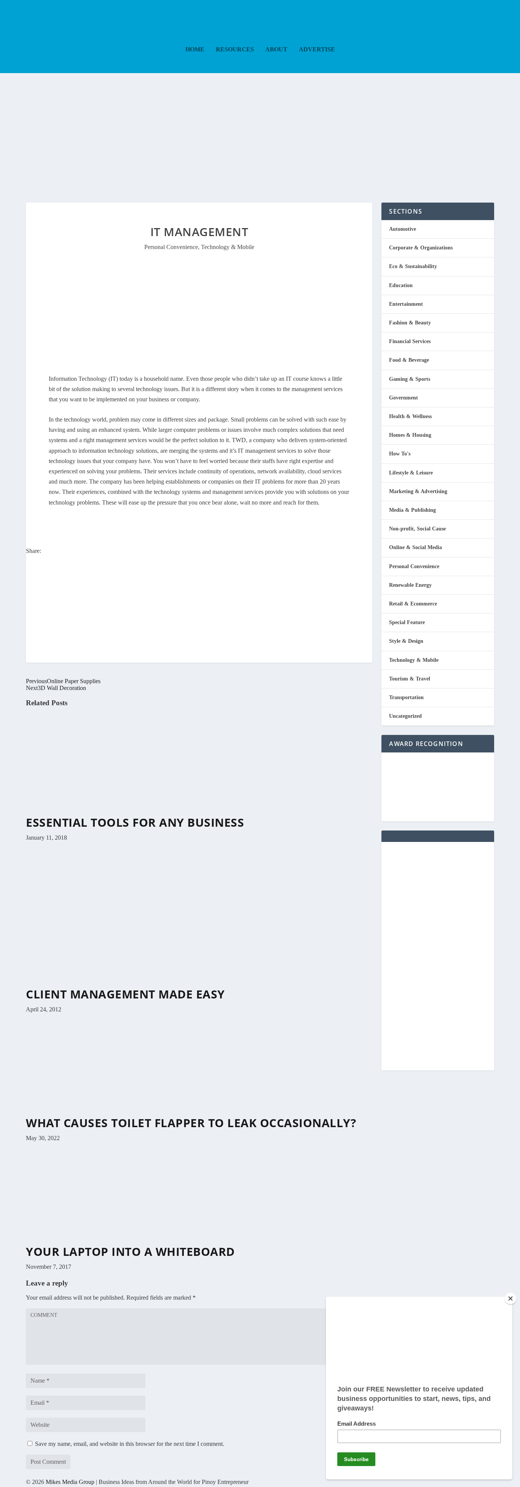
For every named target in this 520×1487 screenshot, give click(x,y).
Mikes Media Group (70, 1482)
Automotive (402, 229)
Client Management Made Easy (125, 994)
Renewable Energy (410, 585)
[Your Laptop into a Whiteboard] (109, 1241)
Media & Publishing (412, 510)
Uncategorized (405, 716)
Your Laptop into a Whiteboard (130, 1251)
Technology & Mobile (227, 247)
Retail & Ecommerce (413, 604)
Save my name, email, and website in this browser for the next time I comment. (129, 1444)
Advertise (317, 49)
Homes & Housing (410, 435)
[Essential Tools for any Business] (109, 812)
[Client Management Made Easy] (145, 984)
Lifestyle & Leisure (411, 473)
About (276, 49)
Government (403, 398)
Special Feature (407, 622)
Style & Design (406, 641)
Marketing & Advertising (418, 491)
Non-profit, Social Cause (417, 529)
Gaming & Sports (409, 379)
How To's (399, 454)
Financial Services (410, 341)
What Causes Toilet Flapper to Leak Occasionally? (191, 1123)
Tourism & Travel (409, 679)
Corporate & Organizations (421, 248)
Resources (235, 49)
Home (194, 49)
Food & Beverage (409, 360)
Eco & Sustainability (413, 266)
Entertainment (406, 304)
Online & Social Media (415, 547)
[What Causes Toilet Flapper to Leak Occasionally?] (109, 1113)
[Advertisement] (260, 130)
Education (401, 285)
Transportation (406, 697)
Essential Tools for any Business (135, 822)
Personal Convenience (171, 247)
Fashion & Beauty (410, 323)
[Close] (510, 1298)
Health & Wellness (410, 416)
